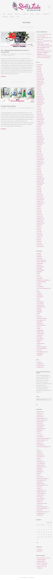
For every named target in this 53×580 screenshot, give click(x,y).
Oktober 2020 (40, 181)
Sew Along (39, 336)
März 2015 (39, 243)
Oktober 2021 (40, 161)
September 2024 (40, 103)
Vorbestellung (40, 353)
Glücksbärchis (40, 296)
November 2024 (40, 99)
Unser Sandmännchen (42, 348)
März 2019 (39, 213)
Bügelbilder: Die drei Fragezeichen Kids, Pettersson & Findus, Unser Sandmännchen (44, 56)
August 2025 (39, 84)
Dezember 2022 (40, 138)
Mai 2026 (39, 69)
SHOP (18, 16)
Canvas (38, 273)
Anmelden (39, 362)
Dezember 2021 (40, 158)
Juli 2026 (39, 66)
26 (41, 537)
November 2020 (40, 179)
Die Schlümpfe (40, 286)
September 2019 (40, 203)
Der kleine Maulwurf (41, 281)
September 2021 (40, 163)
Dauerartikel (39, 278)
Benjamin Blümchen (41, 260)
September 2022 (40, 143)
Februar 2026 (40, 74)
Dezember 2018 (40, 218)
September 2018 (40, 223)
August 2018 (39, 224)
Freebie (38, 291)
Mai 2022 (39, 149)
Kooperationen (40, 301)
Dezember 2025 (40, 78)
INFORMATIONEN (46, 14)
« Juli (37, 542)
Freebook (28, 108)
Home (4, 14)
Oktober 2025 (40, 81)
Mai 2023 (39, 129)
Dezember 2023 (40, 118)
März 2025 (39, 93)
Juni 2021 (39, 168)
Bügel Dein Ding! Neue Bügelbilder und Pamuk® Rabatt (44, 47)
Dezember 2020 (40, 178)
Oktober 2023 (40, 121)
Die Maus (39, 285)
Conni (38, 275)
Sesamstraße (40, 335)
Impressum (5, 16)
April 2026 (39, 71)
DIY (25, 53)
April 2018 (39, 231)
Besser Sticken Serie (41, 261)
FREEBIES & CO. (17, 14)
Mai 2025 (39, 89)
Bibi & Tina (39, 265)
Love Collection (40, 303)
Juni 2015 (39, 238)
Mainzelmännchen (41, 306)
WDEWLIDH (39, 355)
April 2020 (39, 191)
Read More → (3, 76)
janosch (38, 300)
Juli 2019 (39, 206)
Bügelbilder (39, 271)
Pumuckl (39, 326)
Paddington (39, 311)
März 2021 (39, 173)
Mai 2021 (39, 169)
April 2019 (39, 211)
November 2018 (40, 219)
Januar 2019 (39, 216)
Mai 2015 (39, 239)
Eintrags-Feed (40, 363)
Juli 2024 (39, 106)
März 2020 (39, 193)
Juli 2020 (39, 186)
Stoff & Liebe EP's (40, 343)
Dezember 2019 (40, 198)
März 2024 (39, 113)
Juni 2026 (39, 68)
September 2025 (40, 83)
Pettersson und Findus (42, 318)
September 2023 (40, 123)
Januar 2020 (39, 196)
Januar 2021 (39, 176)
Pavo (38, 315)
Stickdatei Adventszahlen (8, 106)
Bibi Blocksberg (40, 266)
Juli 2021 (39, 166)
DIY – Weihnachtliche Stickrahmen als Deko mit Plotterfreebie (15, 51)
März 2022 (39, 153)
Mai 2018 (39, 229)
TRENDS (31, 14)
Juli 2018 (39, 226)
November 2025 (40, 79)
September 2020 (40, 183)
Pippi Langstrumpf (41, 320)
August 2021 (39, 164)
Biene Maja (39, 268)
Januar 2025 (39, 96)
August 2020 (39, 184)
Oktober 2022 (40, 141)
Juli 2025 (39, 86)
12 (41, 532)
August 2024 (39, 104)
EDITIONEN (10, 14)
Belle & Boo (39, 258)
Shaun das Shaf (40, 338)
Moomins (39, 308)
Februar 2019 (40, 214)
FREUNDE (38, 14)
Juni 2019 (39, 208)
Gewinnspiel (39, 295)
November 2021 (40, 159)
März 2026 (39, 73)
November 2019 (40, 199)
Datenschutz (40, 551)
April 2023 (39, 131)
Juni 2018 (39, 228)
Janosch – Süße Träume (42, 563)
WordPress (32, 577)
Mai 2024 (39, 109)
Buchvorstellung (40, 270)
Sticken (32, 108)
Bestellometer (40, 263)
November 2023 (40, 119)
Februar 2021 (40, 174)
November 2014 (40, 246)
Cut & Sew (39, 276)
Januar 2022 (39, 156)
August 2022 (39, 144)
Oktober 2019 (40, 201)
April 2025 (39, 91)
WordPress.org (40, 367)
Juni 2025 (39, 88)
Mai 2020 (39, 189)
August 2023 (39, 124)
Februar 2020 (40, 194)
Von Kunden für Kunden (42, 351)
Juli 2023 (39, 126)
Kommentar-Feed (41, 365)
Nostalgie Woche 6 (41, 561)
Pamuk (38, 313)
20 (44, 534)
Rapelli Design (40, 330)
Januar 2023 (39, 136)
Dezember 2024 (40, 98)
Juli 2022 (39, 146)
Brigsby (25, 577)
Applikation (39, 256)
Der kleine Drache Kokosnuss (43, 280)
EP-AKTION (12, 16)
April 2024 (39, 111)
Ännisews (39, 255)
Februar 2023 (40, 134)
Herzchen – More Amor (42, 564)
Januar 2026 (39, 76)
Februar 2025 (40, 94)
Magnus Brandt (40, 305)
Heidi (38, 298)
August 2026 (39, 64)
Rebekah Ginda (11, 55)
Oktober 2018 (40, 221)
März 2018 (39, 233)
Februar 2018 (40, 234)
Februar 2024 (40, 114)
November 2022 (40, 139)
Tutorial (38, 345)
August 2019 (39, 204)
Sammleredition (40, 333)
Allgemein (22, 53)
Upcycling (39, 350)
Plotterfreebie (4, 55)
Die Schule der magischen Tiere (44, 288)
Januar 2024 (39, 116)
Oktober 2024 (40, 101)
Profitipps (25, 14)
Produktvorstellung (41, 325)
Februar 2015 (40, 244)
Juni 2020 (39, 188)
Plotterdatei (29, 53)
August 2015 (39, 236)
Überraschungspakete (42, 346)
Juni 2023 (39, 128)
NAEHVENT (39, 310)
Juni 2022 (39, 148)
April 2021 (39, 171)
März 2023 (39, 133)
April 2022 (39, 151)
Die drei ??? (39, 283)
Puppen (38, 328)
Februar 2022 (40, 154)
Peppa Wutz (39, 316)
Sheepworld (39, 340)
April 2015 (39, 241)
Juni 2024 (39, 108)
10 (37, 532)
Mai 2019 (39, 209)
